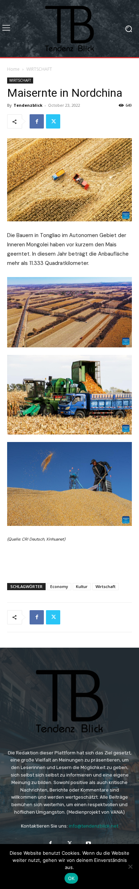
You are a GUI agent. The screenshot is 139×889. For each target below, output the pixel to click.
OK (71, 878)
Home (13, 69)
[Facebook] (37, 121)
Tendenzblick (28, 105)
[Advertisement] (69, 561)
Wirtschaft (105, 586)
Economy (59, 586)
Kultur (82, 586)
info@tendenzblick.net (93, 826)
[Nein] (130, 866)
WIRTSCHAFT (39, 69)
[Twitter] (53, 121)
